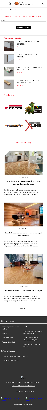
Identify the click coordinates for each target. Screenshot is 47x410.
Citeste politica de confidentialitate (23, 386)
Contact (4, 333)
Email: (3, 20)
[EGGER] (14, 107)
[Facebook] (4, 365)
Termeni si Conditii (8, 342)
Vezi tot (23, 308)
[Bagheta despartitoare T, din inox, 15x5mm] (9, 84)
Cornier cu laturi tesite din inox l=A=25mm (29, 69)
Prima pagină (5, 9)
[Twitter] (8, 365)
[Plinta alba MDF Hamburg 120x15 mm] (9, 46)
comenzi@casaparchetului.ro (18, 356)
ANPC (26, 327)
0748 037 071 (14, 360)
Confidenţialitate (7, 338)
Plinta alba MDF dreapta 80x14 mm (28, 56)
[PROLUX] (33, 107)
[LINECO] (14, 126)
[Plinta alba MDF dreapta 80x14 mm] (9, 59)
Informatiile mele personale (24, 391)
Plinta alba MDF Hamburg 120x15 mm (28, 43)
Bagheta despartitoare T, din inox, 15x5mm (28, 82)
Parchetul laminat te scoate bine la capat (23, 290)
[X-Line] (33, 125)
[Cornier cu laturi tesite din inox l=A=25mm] (9, 71)
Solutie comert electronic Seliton (23, 404)
